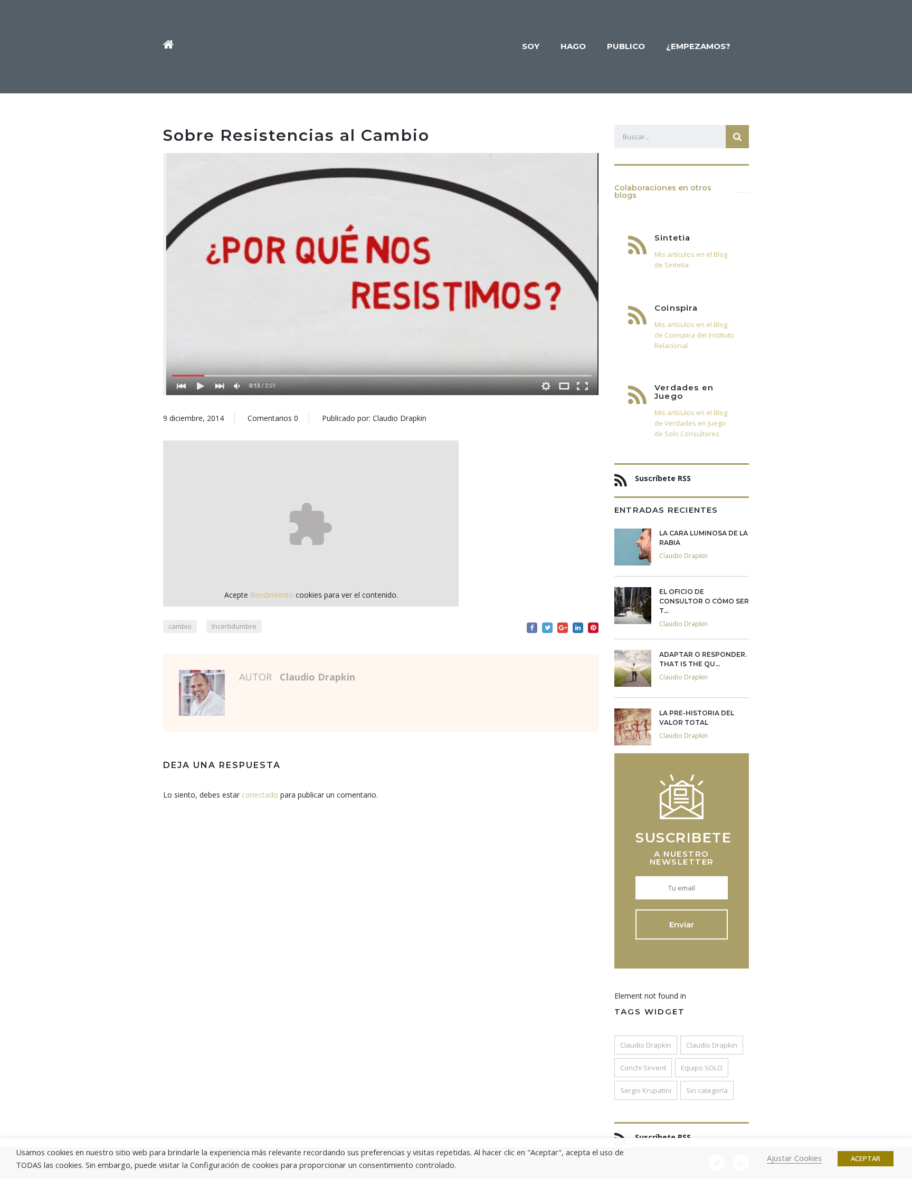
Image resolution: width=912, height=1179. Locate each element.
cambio (180, 626)
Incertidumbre (234, 626)
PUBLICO (626, 46)
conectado (260, 795)
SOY (530, 46)
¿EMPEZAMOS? (698, 46)
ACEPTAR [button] (865, 1158)
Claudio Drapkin (645, 1045)
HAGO (573, 46)
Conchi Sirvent (643, 1067)
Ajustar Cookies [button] (794, 1158)
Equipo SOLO (702, 1067)
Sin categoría (707, 1090)
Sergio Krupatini (645, 1090)
